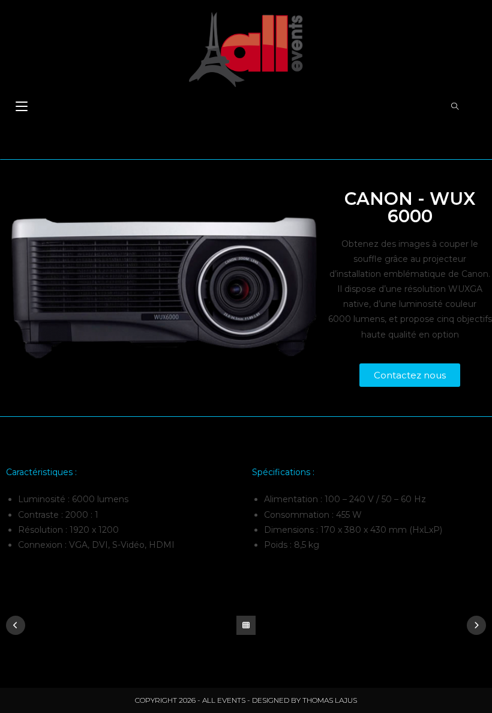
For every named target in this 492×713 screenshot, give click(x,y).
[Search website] (454, 107)
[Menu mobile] (22, 107)
